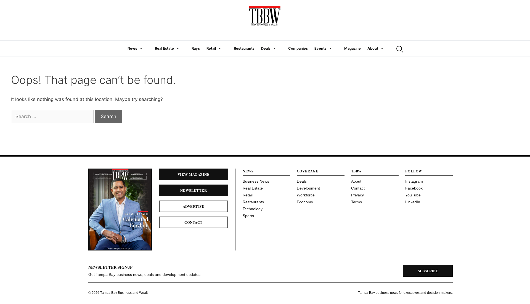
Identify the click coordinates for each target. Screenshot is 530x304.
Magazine (352, 48)
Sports (248, 216)
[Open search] (399, 48)
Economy (305, 202)
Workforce (306, 195)
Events (320, 48)
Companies (298, 48)
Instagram (414, 181)
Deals (266, 48)
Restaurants (244, 48)
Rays (196, 48)
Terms (356, 202)
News (132, 48)
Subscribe (428, 270)
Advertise (193, 206)
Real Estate (164, 48)
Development (308, 188)
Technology (253, 209)
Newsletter (193, 190)
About (372, 48)
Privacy (357, 195)
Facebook (414, 188)
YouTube (413, 195)
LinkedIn (412, 202)
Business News (256, 181)
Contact (193, 222)
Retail (211, 48)
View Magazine (193, 174)
